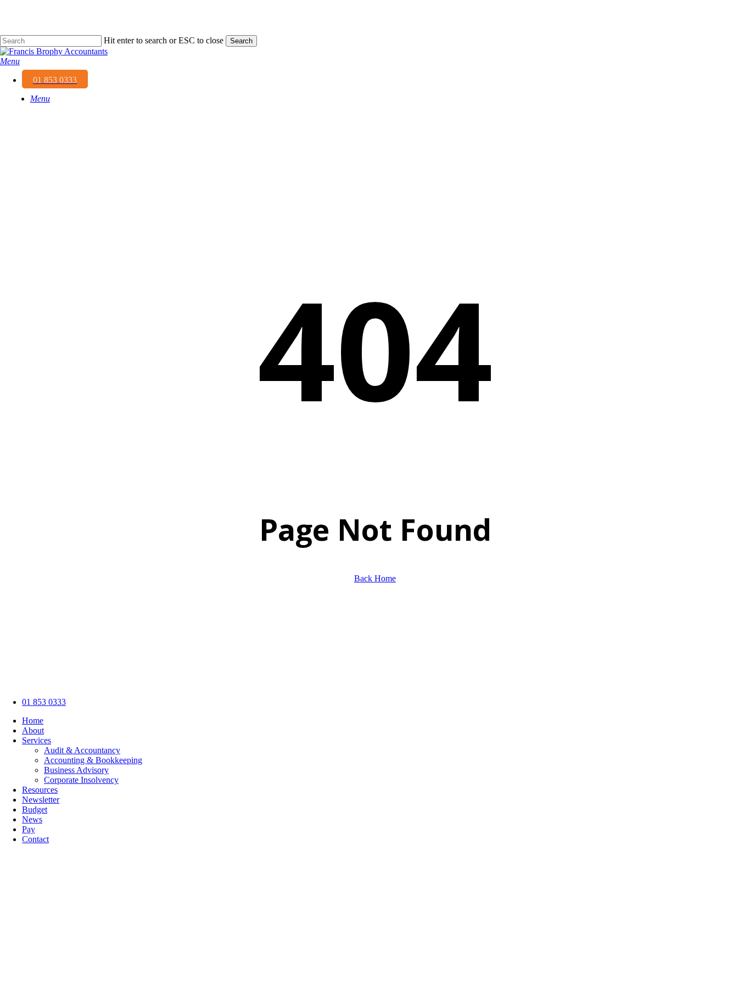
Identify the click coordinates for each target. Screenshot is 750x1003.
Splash (318, 678)
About (33, 730)
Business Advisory (76, 770)
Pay (28, 829)
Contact (35, 839)
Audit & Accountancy (82, 750)
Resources (40, 789)
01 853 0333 (44, 702)
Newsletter (40, 799)
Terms (182, 678)
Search (241, 41)
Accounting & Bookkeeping (93, 760)
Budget (34, 809)
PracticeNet (267, 678)
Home (32, 720)
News (32, 819)
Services (36, 740)
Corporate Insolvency (81, 780)
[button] (10, 61)
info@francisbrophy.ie (59, 986)
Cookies (219, 678)
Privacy (147, 678)
